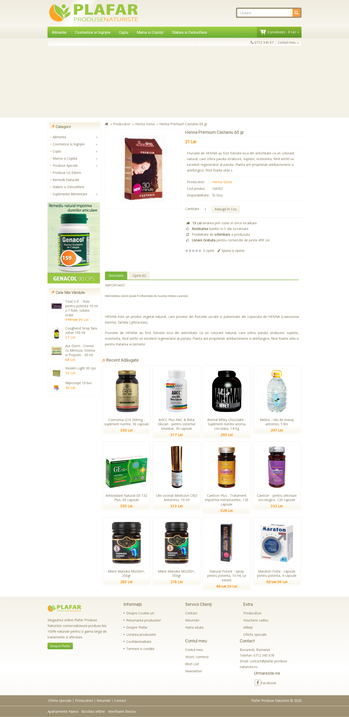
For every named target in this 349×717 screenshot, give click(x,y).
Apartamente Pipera (62, 711)
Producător (121, 124)
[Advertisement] (174, 81)
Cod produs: (196, 188)
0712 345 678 (263, 655)
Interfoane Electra (122, 711)
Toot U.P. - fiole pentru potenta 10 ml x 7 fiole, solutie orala (81, 308)
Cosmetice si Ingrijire (92, 32)
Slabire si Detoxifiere (189, 32)
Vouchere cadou (255, 620)
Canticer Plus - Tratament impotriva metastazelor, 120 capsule (226, 500)
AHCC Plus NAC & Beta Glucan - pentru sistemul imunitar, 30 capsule (176, 424)
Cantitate (192, 208)
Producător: (196, 182)
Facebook (268, 683)
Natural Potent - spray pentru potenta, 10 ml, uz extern (226, 576)
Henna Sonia (145, 124)
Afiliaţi (248, 627)
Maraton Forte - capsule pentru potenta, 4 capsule (277, 573)
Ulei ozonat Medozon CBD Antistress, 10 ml (176, 497)
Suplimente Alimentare (70, 44)
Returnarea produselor (143, 620)
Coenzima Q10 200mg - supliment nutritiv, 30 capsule (126, 421)
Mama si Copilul (150, 32)
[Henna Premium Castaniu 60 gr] (143, 169)
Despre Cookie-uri (140, 613)
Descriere (116, 275)
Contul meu (194, 649)
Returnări (192, 620)
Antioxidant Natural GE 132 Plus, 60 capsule (126, 497)
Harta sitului (194, 627)
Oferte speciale (255, 634)
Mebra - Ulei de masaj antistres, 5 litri (277, 421)
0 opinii (208, 250)
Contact (191, 613)
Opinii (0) (139, 275)
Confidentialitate (138, 641)
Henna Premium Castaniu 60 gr (183, 124)
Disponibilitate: (198, 195)
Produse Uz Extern (67, 172)
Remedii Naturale (66, 179)
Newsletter (193, 671)
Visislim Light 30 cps (80, 368)
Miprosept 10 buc (78, 383)
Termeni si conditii (140, 648)
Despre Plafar (60, 646)
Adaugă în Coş (226, 209)
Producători (252, 613)
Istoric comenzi (197, 657)
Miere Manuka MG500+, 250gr (126, 573)
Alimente (59, 32)
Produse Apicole (65, 165)
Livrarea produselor (141, 634)
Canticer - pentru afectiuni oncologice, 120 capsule (277, 497)
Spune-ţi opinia (233, 250)
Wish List (192, 664)
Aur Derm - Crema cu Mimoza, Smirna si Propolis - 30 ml (80, 350)
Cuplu (123, 32)
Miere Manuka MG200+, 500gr (176, 573)
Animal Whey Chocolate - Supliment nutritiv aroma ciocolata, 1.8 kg (226, 424)
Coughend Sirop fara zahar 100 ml (81, 330)
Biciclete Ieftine (93, 711)
